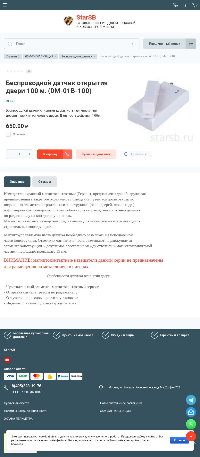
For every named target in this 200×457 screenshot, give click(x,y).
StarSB (86, 17)
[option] (157, 106)
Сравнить (19, 134)
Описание (17, 181)
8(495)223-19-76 (26, 386)
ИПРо (10, 101)
